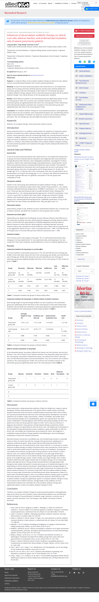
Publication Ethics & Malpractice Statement (84, 107)
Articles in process (85, 119)
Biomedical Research (37, 75)
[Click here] (84, 179)
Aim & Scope (83, 88)
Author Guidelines (85, 76)
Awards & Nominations (84, 36)
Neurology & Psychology (85, 348)
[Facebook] (69, 572)
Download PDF (85, 44)
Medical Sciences (82, 345)
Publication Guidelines (11, 581)
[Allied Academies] (17, 4)
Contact (73, 3)
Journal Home (80, 66)
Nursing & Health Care (84, 351)
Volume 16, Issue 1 (82, 281)
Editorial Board (84, 71)
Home (35, 3)
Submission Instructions (12, 578)
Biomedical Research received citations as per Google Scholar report (84, 159)
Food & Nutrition (82, 329)
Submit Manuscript (86, 114)
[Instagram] (83, 572)
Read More (81, 259)
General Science (82, 332)
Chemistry (80, 320)
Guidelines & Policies (61, 3)
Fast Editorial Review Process (82, 82)
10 (25, 470)
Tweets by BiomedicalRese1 (83, 311)
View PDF (85, 41)
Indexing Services (85, 133)
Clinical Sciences (82, 326)
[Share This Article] (78, 61)
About (50, 3)
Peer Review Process (82, 99)
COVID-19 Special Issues (84, 144)
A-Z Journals (43, 3)
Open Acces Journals (11, 575)
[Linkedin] (79, 572)
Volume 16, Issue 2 (82, 278)
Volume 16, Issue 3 (82, 276)
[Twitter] (74, 572)
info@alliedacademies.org (59, 576)
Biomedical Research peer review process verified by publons (83, 199)
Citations (82, 93)
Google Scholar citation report (82, 150)
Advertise (82, 138)
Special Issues (84, 124)
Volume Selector (85, 128)
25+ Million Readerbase (85, 31)
